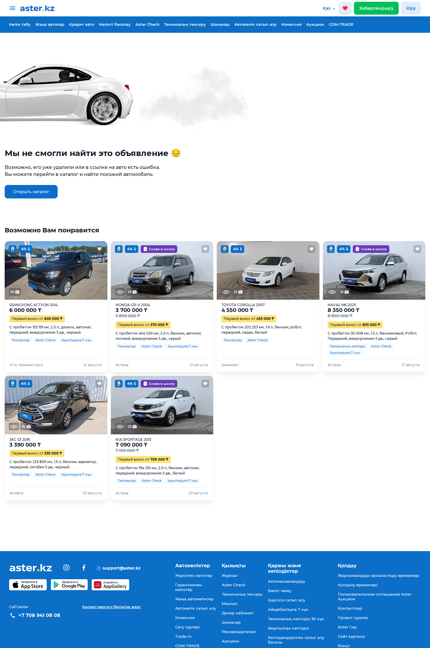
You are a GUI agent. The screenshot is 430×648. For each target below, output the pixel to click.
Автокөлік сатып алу (255, 24)
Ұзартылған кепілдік (288, 628)
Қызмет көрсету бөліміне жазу (111, 607)
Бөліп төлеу (279, 590)
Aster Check (147, 24)
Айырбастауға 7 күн (288, 609)
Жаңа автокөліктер (194, 598)
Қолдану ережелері (358, 584)
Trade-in (183, 636)
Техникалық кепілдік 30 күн (296, 618)
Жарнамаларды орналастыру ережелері (378, 575)
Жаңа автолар (49, 24)
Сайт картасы (351, 636)
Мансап (230, 603)
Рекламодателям (239, 631)
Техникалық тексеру (185, 24)
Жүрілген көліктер (193, 575)
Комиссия (291, 24)
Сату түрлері (187, 627)
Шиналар (220, 24)
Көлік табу (20, 24)
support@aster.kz (119, 567)
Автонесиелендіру (286, 581)
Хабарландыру (376, 8)
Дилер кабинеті (238, 613)
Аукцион (315, 24)
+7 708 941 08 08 (39, 615)
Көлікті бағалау (115, 24)
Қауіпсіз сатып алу (286, 600)
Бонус (344, 645)
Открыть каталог (31, 191)
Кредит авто (81, 24)
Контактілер (350, 608)
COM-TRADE (341, 24)
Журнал (230, 575)
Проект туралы (353, 617)
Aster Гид (347, 627)
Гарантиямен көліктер (188, 587)
